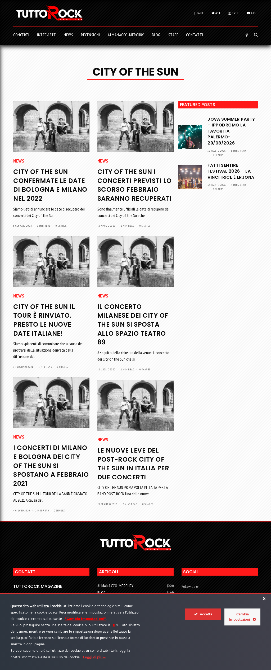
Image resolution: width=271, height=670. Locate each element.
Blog (101, 592)
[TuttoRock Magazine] (49, 13)
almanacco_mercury (115, 586)
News (18, 161)
